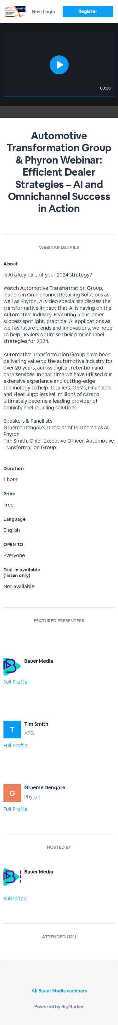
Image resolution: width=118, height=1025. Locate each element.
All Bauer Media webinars (59, 991)
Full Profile (15, 682)
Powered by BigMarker (59, 1006)
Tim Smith (36, 724)
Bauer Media (38, 661)
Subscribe (14, 898)
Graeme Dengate (44, 787)
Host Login (43, 12)
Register (87, 11)
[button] (59, 65)
